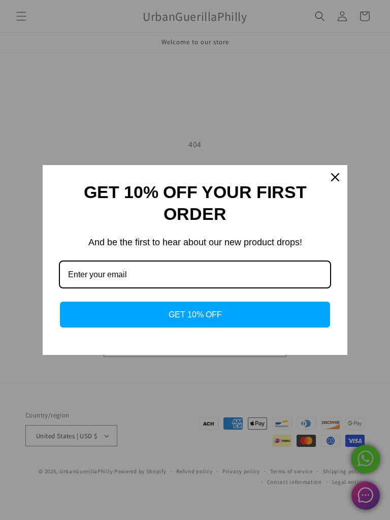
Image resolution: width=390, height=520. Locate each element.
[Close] (335, 177)
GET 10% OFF (195, 314)
